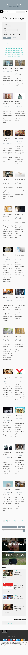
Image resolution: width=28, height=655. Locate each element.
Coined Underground (7, 256)
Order (13, 32)
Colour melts (18, 416)
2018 (12, 51)
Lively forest (6, 336)
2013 (9, 52)
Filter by (5, 24)
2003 (22, 54)
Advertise (10, 633)
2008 (6, 54)
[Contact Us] (24, 640)
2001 (12, 56)
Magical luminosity (18, 102)
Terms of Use (11, 636)
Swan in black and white (7, 416)
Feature (5, 28)
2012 (12, 52)
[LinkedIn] (19, 640)
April (17, 43)
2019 (9, 51)
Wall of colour (19, 138)
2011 (15, 52)
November (22, 45)
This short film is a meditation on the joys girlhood (19, 608)
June (23, 43)
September (12, 45)
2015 (22, 51)
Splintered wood (20, 179)
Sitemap (15, 634)
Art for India (18, 377)
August (7, 45)
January (6, 43)
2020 (6, 51)
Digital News (18, 73)
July (5, 45)
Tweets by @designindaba (9, 623)
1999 (15, 56)
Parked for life (7, 68)
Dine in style (7, 179)
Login (9, 634)
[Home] (14, 4)
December (14, 47)
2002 (9, 56)
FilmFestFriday (17, 605)
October (17, 45)
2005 (15, 54)
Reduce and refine (6, 139)
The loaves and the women (7, 215)
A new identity (19, 297)
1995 (18, 56)
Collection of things (7, 453)
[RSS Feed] (22, 640)
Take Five (16, 571)
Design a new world (19, 69)
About (10, 631)
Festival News (7, 106)
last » (23, 520)
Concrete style (19, 453)
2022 (18, 49)
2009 (22, 52)
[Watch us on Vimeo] (17, 640)
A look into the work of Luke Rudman (19, 597)
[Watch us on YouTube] (14, 640)
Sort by (5, 32)
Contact (16, 631)
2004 (18, 54)
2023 (15, 49)
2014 (6, 52)
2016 (18, 51)
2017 (15, 51)
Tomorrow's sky (19, 255)
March (14, 43)
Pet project (6, 490)
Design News (7, 71)
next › (19, 520)
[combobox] (20, 12)
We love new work (7, 378)
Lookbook (16, 595)
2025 (9, 49)
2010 (18, 52)
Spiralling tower (19, 214)
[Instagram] (11, 640)
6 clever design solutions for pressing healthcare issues (13, 574)
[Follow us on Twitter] (6, 527)
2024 (12, 49)
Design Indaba (9, 647)
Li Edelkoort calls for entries (8, 102)
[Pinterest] (9, 640)
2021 (22, 49)
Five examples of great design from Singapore (18, 587)
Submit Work (18, 633)
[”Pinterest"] (21, 527)
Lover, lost (18, 336)
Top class (17, 490)
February (10, 43)
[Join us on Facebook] (13, 527)
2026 (6, 49)
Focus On (16, 584)
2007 (9, 54)
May (20, 43)
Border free (6, 297)
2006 (12, 54)
